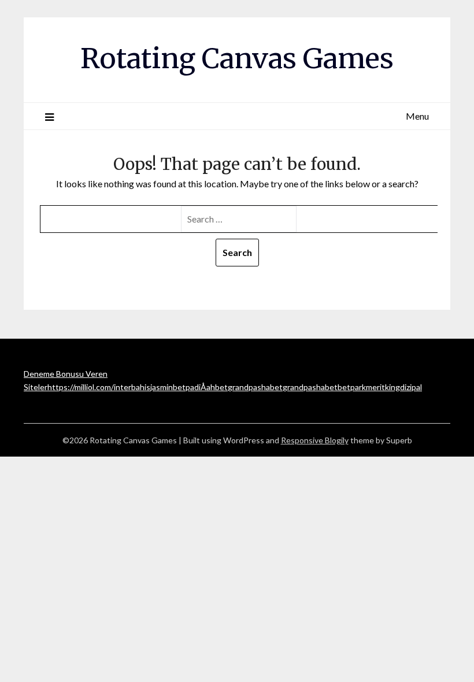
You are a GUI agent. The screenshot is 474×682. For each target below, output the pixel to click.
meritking (383, 387)
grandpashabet (255, 387)
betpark (352, 387)
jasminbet (168, 387)
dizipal (411, 387)
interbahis (132, 387)
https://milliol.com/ (80, 387)
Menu (417, 115)
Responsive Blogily (315, 440)
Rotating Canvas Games (237, 58)
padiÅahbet (207, 387)
